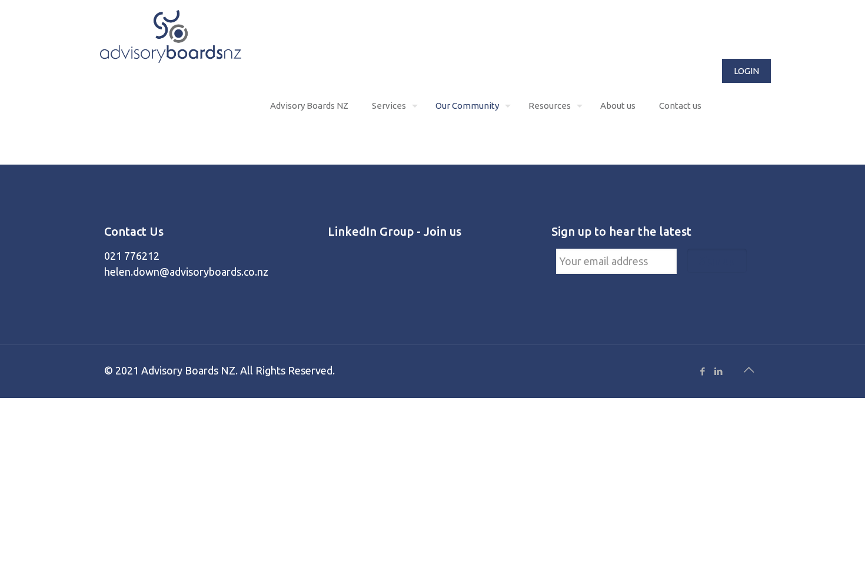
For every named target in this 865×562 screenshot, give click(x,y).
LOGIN (746, 71)
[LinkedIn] (718, 371)
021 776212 (131, 256)
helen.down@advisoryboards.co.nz (186, 271)
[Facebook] (702, 371)
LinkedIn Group (371, 231)
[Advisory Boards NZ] (170, 35)
